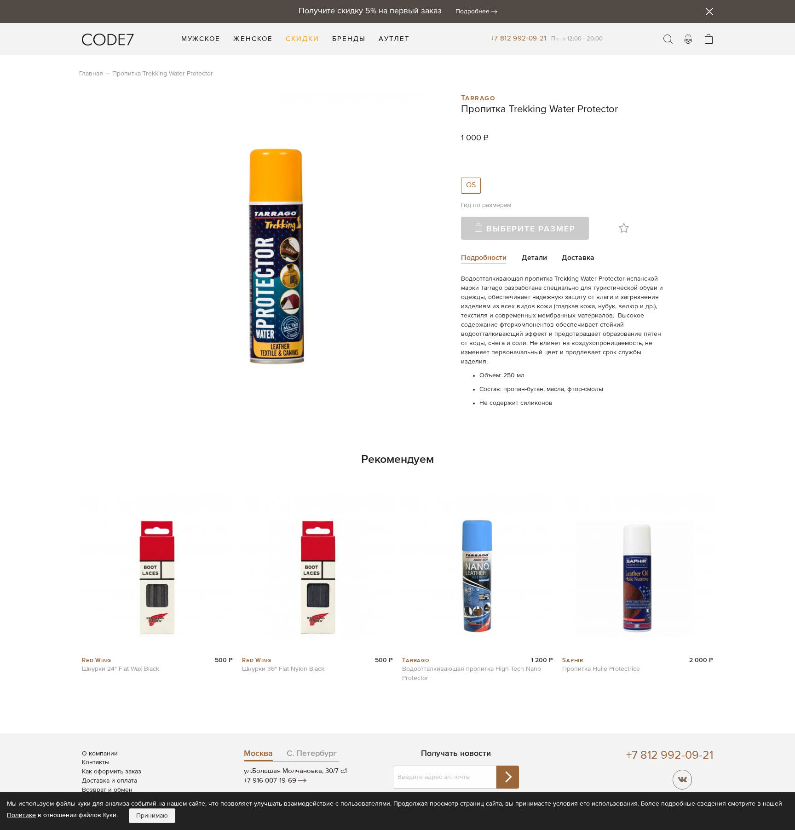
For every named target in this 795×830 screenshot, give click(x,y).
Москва (258, 753)
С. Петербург (312, 753)
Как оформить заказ (111, 771)
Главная (91, 73)
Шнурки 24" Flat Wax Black (120, 669)
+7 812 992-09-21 (519, 38)
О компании (100, 753)
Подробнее (472, 11)
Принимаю (152, 816)
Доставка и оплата (109, 781)
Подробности (484, 258)
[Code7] (108, 39)
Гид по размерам (486, 205)
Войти (688, 39)
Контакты (95, 762)
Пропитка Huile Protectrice (601, 669)
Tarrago (478, 97)
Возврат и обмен (107, 790)
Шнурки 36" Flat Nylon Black (283, 669)
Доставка (578, 258)
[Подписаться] (507, 777)
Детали (534, 258)
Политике (21, 815)
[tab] (484, 259)
